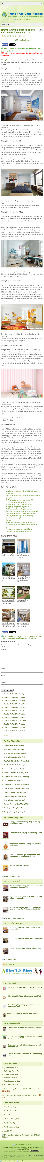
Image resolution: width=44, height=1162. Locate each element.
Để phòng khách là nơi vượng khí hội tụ (18, 504)
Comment (4, 649)
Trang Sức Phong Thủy (12, 1081)
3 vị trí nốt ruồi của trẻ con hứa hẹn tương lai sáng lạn (25, 988)
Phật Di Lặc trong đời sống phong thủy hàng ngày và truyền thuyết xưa (25, 855)
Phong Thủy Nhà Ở (10, 36)
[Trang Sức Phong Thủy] (11, 876)
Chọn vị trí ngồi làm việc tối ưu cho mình (25, 948)
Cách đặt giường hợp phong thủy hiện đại (19, 500)
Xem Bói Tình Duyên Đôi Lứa (14, 745)
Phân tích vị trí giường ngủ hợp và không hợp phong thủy (24, 1005)
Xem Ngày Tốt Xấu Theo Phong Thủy (17, 761)
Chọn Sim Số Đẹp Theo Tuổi (14, 749)
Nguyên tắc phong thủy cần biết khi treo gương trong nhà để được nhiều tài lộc (25, 908)
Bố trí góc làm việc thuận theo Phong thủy (26, 938)
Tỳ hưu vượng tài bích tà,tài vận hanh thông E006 (25, 1054)
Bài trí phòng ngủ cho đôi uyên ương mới (19, 509)
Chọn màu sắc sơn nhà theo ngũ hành (18, 531)
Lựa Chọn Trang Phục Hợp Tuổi (15, 769)
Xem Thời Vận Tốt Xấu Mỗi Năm (15, 792)
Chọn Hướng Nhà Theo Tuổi (13, 780)
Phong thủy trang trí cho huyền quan (17, 507)
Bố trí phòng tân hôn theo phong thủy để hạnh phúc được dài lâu (26, 886)
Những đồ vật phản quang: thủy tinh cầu (23, 1013)
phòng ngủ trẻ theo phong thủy (24, 636)
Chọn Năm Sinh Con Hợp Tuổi (14, 757)
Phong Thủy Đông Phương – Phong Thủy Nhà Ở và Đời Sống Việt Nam (25, 1148)
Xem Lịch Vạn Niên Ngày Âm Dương (16, 776)
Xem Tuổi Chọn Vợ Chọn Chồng (15, 796)
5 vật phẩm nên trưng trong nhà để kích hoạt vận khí (25, 844)
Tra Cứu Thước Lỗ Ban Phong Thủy (16, 804)
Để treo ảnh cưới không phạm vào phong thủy (21, 522)
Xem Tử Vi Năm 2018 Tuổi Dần (14, 700)
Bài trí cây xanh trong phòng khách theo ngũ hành (22, 511)
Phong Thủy (12, 1107)
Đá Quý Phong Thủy (11, 1084)
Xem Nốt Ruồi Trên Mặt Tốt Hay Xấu (16, 784)
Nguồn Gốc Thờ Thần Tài (19, 865)
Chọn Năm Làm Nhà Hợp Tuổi (14, 800)
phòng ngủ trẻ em (8, 636)
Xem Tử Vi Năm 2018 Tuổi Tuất (14, 727)
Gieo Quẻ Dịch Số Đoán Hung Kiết (16, 773)
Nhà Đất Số (10, 964)
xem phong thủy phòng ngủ (29, 638)
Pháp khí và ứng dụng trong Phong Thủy (26, 833)
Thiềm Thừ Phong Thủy (12, 1071)
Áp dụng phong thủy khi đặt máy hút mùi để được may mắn (26, 897)
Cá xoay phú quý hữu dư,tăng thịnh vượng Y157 (24, 1028)
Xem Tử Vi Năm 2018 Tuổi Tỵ (14, 710)
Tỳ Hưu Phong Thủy (11, 1068)
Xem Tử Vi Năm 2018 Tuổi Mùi (14, 717)
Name (3, 668)
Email (3, 675)
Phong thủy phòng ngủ (9, 60)
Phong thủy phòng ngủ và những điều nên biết (21, 513)
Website (3, 682)
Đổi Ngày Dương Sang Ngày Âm (15, 812)
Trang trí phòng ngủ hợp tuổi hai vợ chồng (19, 516)
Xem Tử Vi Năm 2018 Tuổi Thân (15, 721)
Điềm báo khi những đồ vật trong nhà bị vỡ (24, 996)
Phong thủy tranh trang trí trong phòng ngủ (19, 529)
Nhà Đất (6, 1131)
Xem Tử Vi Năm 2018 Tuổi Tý (14, 694)
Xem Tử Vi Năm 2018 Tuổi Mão (14, 704)
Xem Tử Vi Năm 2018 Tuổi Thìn (14, 707)
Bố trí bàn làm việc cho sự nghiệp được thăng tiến (25, 928)
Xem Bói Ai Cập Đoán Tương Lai (15, 765)
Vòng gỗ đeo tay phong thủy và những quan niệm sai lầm (25, 822)
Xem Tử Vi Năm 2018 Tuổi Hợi (14, 731)
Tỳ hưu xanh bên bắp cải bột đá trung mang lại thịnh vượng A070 (25, 1037)
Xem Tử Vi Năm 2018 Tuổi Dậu (14, 724)
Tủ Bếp (12, 1123)
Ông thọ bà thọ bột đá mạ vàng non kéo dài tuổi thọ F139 (24, 1045)
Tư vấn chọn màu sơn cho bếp (16, 502)
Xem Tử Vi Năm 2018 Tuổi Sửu (14, 697)
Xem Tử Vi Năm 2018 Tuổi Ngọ (14, 714)
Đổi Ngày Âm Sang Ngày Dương (15, 808)
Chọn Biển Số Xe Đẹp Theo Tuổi (15, 753)
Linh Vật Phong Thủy (11, 1074)
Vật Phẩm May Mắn (10, 1078)
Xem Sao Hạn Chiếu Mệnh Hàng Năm (17, 788)
